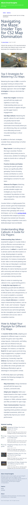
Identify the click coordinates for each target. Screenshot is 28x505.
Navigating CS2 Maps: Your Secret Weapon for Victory (16, 428)
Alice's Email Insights (9, 3)
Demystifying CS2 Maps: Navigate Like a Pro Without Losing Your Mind (17, 463)
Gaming (8, 12)
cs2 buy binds (22, 213)
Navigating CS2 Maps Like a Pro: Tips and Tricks (16, 445)
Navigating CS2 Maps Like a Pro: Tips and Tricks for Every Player (16, 454)
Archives (3, 490)
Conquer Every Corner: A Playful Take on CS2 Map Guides (16, 436)
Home (4, 12)
